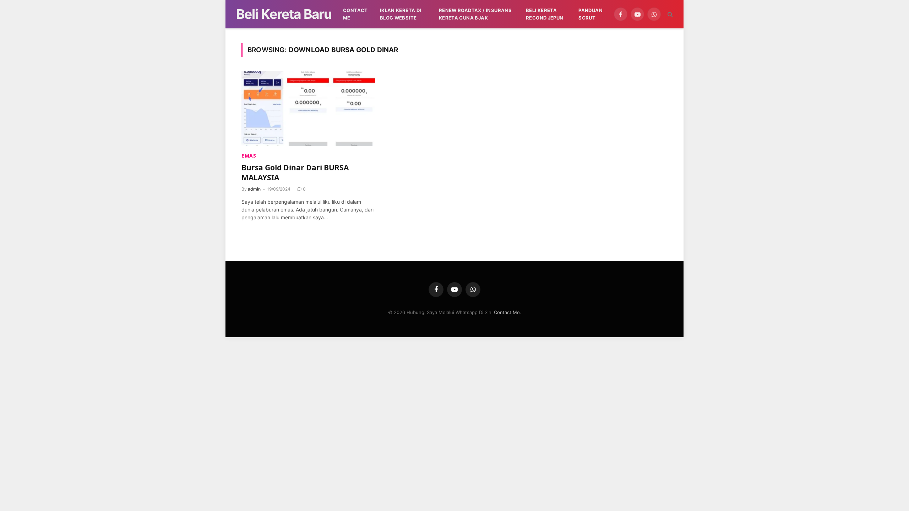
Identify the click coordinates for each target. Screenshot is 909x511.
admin (254, 189)
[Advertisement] (606, 93)
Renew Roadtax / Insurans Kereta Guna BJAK (475, 14)
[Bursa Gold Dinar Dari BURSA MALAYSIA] (308, 108)
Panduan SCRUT (590, 14)
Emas (248, 155)
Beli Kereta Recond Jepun (545, 14)
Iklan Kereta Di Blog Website (400, 14)
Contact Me (355, 14)
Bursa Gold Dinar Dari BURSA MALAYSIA (295, 173)
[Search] (669, 14)
